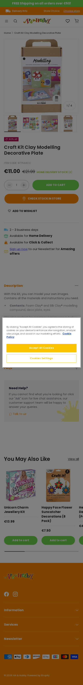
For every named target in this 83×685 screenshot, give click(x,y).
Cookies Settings (41, 358)
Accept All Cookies (41, 348)
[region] (41, 342)
